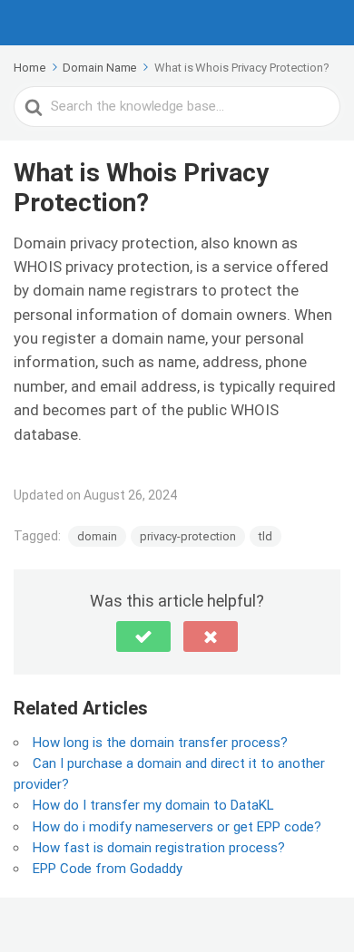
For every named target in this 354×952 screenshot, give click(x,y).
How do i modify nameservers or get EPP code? (177, 827)
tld (265, 536)
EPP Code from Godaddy (107, 868)
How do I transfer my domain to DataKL (153, 805)
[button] (143, 636)
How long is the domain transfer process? (160, 742)
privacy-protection (188, 536)
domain (97, 536)
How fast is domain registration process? (159, 848)
